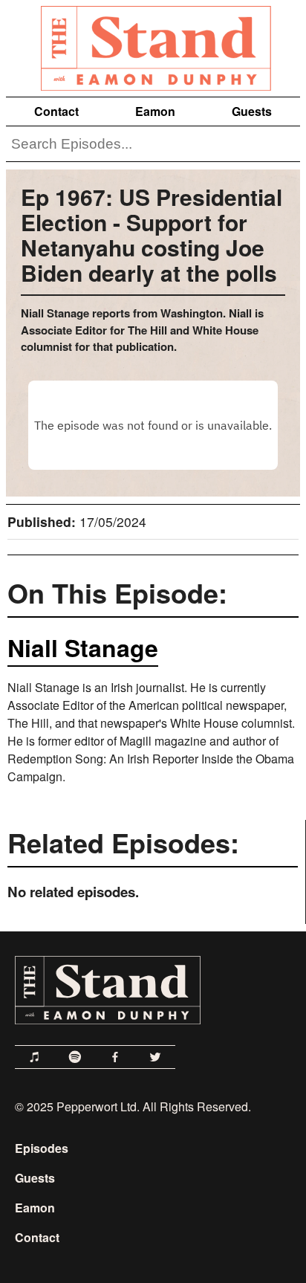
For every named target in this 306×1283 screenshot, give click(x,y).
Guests (252, 111)
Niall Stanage (82, 647)
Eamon (155, 111)
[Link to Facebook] (115, 1057)
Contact (56, 111)
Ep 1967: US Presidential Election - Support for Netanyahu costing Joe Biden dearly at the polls (151, 234)
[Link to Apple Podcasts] (35, 1057)
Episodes (41, 1148)
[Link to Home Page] (153, 45)
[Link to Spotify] (75, 1057)
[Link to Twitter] (155, 1057)
